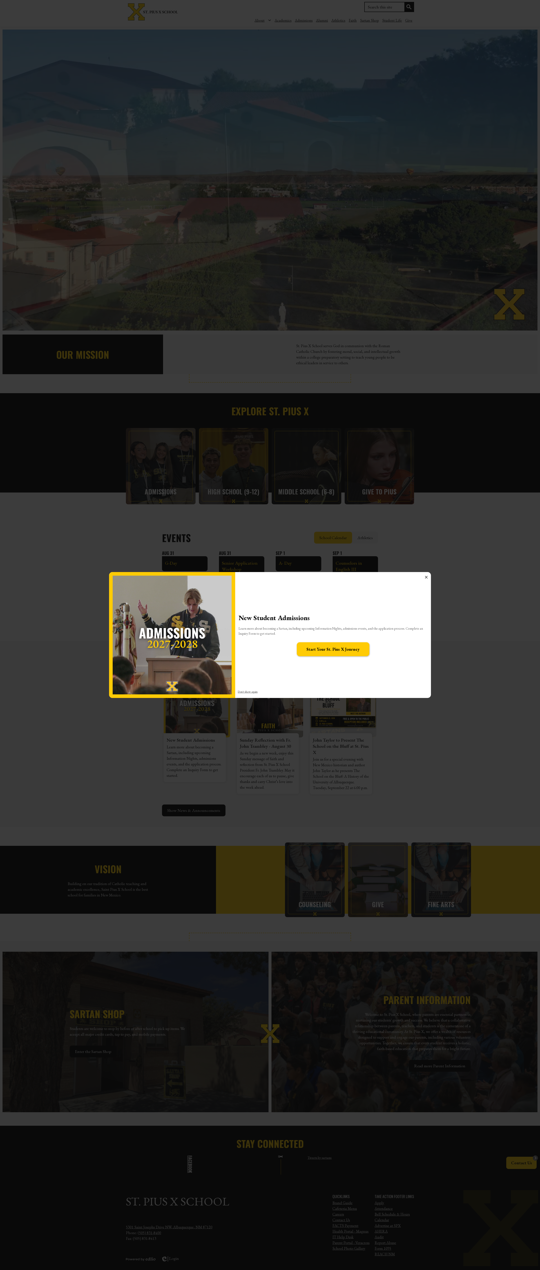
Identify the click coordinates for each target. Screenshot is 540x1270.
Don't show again (248, 692)
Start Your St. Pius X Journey (332, 649)
